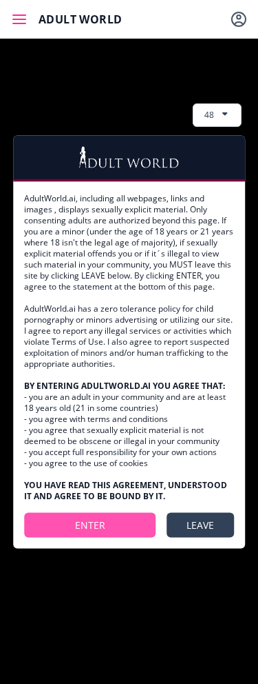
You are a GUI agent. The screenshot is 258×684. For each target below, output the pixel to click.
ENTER (90, 524)
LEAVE (200, 524)
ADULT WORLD (80, 19)
